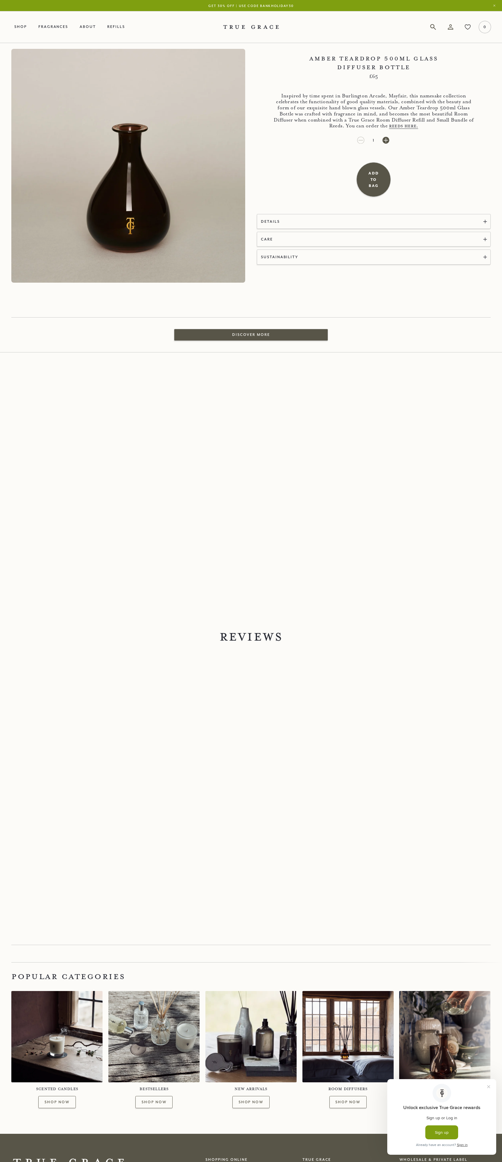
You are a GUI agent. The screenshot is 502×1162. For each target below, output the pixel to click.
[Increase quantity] (386, 140)
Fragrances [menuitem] (53, 26)
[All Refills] (444, 1036)
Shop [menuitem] (20, 26)
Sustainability (280, 257)
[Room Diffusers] (348, 1036)
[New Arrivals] (251, 1036)
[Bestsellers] (154, 1036)
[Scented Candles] (57, 1036)
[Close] (496, 5)
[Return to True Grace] (250, 27)
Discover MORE (251, 334)
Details (270, 221)
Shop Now (57, 1102)
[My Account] (450, 27)
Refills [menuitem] (116, 26)
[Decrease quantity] (361, 140)
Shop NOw (154, 1102)
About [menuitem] (88, 26)
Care (267, 239)
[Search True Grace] (433, 27)
